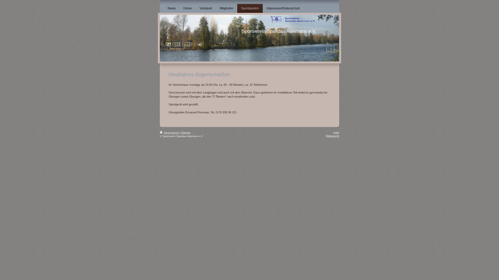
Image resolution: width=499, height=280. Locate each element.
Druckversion (171, 132)
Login (336, 132)
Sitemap (185, 132)
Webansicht (332, 136)
